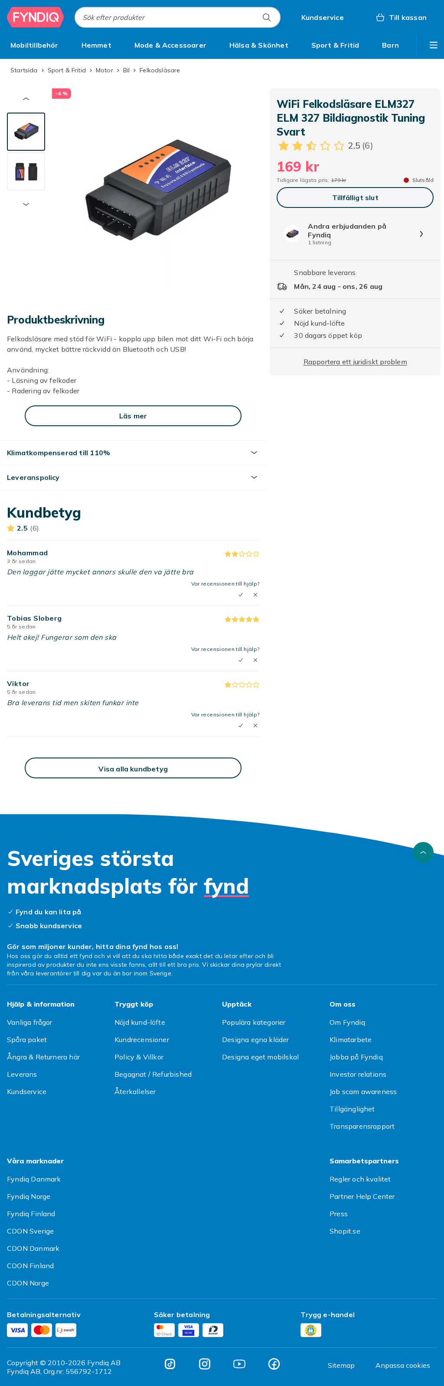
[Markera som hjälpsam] (241, 595)
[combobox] (178, 17)
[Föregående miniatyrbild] (26, 98)
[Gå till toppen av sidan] (423, 852)
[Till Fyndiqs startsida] (35, 17)
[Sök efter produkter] (266, 17)
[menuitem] (34, 45)
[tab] (26, 132)
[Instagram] (205, 1364)
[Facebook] (274, 1364)
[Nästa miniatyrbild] (26, 204)
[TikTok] (170, 1364)
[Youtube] (239, 1364)
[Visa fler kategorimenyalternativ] (433, 45)
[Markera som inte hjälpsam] (255, 595)
